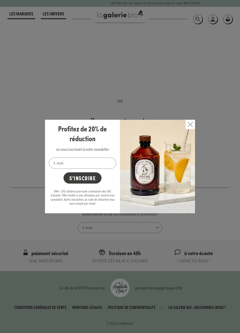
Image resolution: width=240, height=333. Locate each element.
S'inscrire (82, 178)
